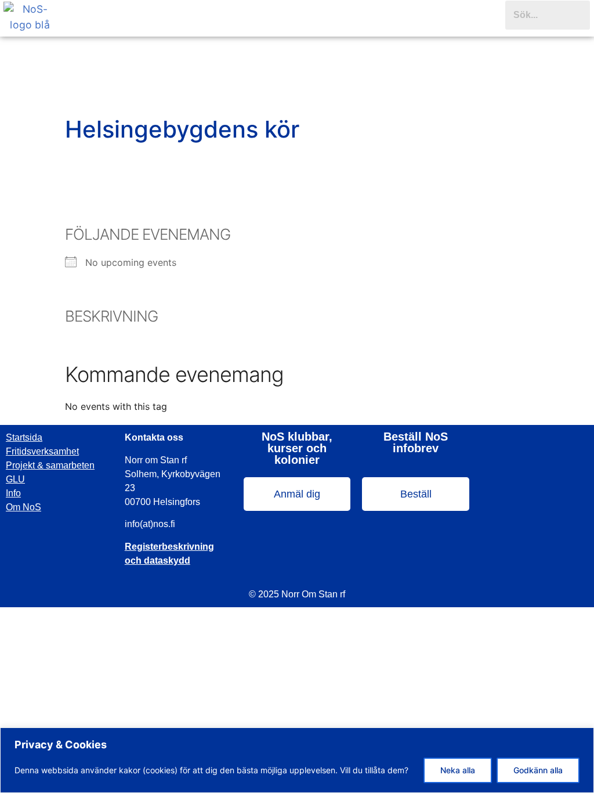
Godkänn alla (538, 770)
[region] (297, 760)
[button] (282, 20)
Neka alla (457, 770)
